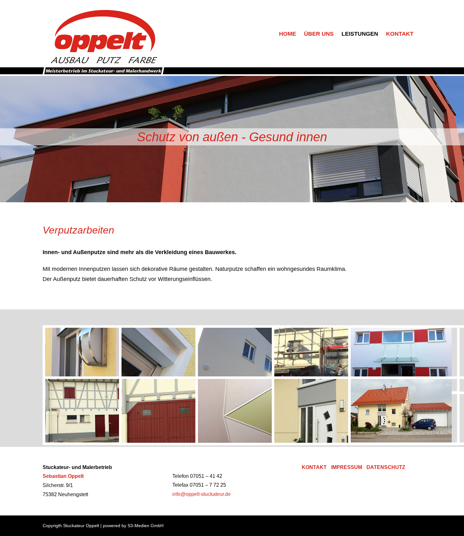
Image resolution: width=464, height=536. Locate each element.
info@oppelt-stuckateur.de (201, 494)
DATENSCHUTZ (385, 467)
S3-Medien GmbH (146, 525)
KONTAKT (314, 467)
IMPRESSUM (346, 467)
